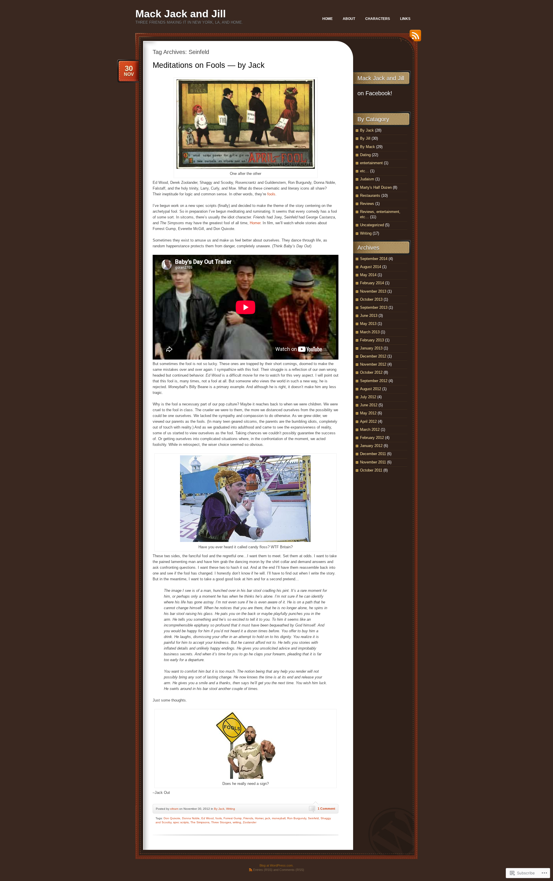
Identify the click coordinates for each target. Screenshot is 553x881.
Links (405, 19)
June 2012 (368, 405)
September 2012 (373, 381)
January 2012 (371, 446)
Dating (365, 155)
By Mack (367, 147)
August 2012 (370, 389)
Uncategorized (372, 225)
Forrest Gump (233, 818)
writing (237, 822)
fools (270, 194)
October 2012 (371, 372)
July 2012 (368, 397)
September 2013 (373, 307)
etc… (364, 171)
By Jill (365, 138)
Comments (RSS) (291, 869)
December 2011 (373, 454)
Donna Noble (191, 818)
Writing (230, 808)
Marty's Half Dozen (376, 187)
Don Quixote (172, 818)
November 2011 (373, 462)
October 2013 (371, 299)
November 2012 (373, 364)
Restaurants (370, 195)
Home (327, 19)
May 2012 (368, 413)
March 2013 (370, 332)
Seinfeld (313, 818)
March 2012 (370, 429)
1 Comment (326, 808)
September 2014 (373, 259)
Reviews (367, 203)
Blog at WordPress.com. (276, 865)
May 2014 (368, 275)
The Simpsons (199, 822)
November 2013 (373, 291)
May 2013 (368, 323)
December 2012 (373, 356)
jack (267, 818)
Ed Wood (207, 818)
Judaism (367, 179)
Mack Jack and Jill (180, 14)
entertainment (371, 163)
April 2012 (368, 421)
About (349, 19)
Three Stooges (221, 822)
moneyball (278, 818)
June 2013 (368, 315)
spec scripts (181, 822)
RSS (414, 38)
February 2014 (372, 283)
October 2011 (371, 470)
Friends (248, 818)
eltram (174, 808)
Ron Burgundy (296, 818)
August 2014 (370, 267)
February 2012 (372, 437)
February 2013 (372, 340)
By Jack (219, 808)
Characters (377, 19)
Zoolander (249, 822)
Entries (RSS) (262, 869)
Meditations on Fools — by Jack (209, 65)
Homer (255, 223)
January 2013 (371, 348)
